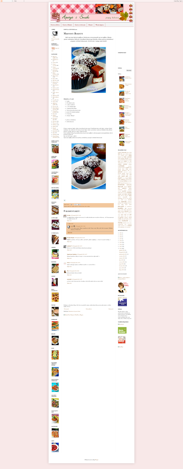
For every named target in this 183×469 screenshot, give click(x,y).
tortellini (130, 218)
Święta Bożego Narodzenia (56, 136)
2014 (121, 244)
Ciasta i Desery (67, 25)
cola (127, 162)
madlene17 (69, 246)
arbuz (119, 155)
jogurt (120, 178)
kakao (83, 206)
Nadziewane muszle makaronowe (127, 135)
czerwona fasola (121, 167)
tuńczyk (130, 220)
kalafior (119, 179)
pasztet (123, 203)
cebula (125, 161)
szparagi (126, 217)
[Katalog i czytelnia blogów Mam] (123, 292)
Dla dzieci (55, 80)
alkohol (127, 154)
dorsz (130, 167)
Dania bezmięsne (55, 73)
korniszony (126, 183)
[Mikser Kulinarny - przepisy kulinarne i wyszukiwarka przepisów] (122, 333)
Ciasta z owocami (80, 25)
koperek (122, 183)
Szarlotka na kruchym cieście (128, 77)
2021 (121, 233)
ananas (130, 154)
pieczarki (121, 206)
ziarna (126, 225)
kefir (119, 181)
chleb (119, 162)
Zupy (54, 132)
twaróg (120, 222)
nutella (127, 198)
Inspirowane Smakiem (72, 254)
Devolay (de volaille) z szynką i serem (128, 92)
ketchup (121, 181)
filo (131, 170)
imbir (127, 174)
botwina (119, 159)
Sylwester (54, 121)
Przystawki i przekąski (55, 111)
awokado (122, 155)
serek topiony (120, 216)
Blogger (96, 459)
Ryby (54, 113)
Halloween (55, 88)
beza (122, 157)
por (126, 208)
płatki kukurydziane (128, 209)
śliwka (119, 227)
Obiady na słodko (55, 104)
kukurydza (129, 185)
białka (119, 158)
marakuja (130, 189)
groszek (119, 173)
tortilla (119, 220)
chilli (131, 161)
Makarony (55, 95)
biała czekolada (128, 157)
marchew (124, 191)
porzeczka (130, 208)
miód (123, 194)
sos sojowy (129, 216)
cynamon (125, 164)
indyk (130, 174)
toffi (127, 219)
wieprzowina (120, 224)
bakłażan (126, 155)
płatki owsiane (121, 211)
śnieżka (125, 227)
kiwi (131, 181)
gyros (131, 173)
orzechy (130, 200)
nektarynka (124, 198)
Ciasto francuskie (122, 152)
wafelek (127, 222)
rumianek (125, 212)
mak (119, 188)
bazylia (119, 157)
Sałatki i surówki (54, 116)
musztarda (120, 198)
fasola (130, 169)
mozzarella (125, 197)
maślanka (129, 192)
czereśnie (130, 166)
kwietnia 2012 (122, 265)
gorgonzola (125, 171)
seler (128, 214)
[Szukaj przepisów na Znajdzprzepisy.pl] (120, 346)
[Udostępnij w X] (77, 204)
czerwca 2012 (122, 262)
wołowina (122, 225)
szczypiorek (120, 217)
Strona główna (55, 25)
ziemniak (129, 225)
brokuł (122, 159)
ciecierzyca (125, 162)
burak (119, 161)
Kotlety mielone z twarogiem (128, 142)
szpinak (130, 217)
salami (119, 214)
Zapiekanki (55, 131)
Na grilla (54, 100)
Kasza (128, 152)
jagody (123, 176)
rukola (123, 212)
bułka (122, 161)
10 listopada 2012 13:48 (80, 226)
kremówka (121, 184)
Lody (131, 152)
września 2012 (122, 256)
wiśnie (119, 225)
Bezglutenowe (55, 59)
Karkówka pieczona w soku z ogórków (128, 121)
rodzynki (119, 212)
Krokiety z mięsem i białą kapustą (128, 107)
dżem (127, 169)
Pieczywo (54, 106)
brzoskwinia (126, 159)
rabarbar (126, 211)
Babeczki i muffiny (71, 206)
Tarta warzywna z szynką (128, 84)
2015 (121, 242)
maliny (130, 188)
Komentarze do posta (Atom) (74, 311)
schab (125, 214)
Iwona (68, 262)
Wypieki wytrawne (55, 128)
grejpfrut (130, 171)
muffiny (88, 206)
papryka (124, 201)
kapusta (123, 179)
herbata (119, 174)
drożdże (119, 169)
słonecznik (124, 219)
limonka (125, 186)
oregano (125, 199)
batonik (76, 206)
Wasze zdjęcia (100, 25)
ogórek (130, 198)
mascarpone (129, 191)
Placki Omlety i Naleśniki (56, 108)
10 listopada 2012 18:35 (77, 246)
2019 (121, 235)
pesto (119, 204)
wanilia (130, 222)
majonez (130, 186)
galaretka (120, 172)
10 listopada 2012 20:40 (74, 271)
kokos (86, 206)
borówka (130, 158)
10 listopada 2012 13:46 (76, 215)
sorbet (125, 216)
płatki (122, 209)
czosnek (127, 167)
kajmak (127, 178)
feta (128, 170)
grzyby (127, 173)
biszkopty (122, 158)
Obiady (90, 25)
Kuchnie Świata (56, 89)
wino (125, 224)
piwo (125, 206)
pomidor (120, 208)
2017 (121, 238)
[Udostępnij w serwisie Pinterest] (80, 204)
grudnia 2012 (122, 250)
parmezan (130, 201)
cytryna (130, 164)
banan (130, 155)
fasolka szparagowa (122, 170)
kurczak (120, 186)
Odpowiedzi (71, 223)
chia (128, 161)
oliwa (119, 199)
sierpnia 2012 (122, 258)
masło (119, 192)
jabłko (119, 176)
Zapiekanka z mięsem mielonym (127, 99)
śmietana (122, 227)
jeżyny (130, 176)
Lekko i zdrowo (56, 92)
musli (131, 197)
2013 (121, 246)
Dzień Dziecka (55, 85)
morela (119, 197)
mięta (119, 195)
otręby (119, 201)
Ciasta (54, 62)
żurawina (128, 227)
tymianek (124, 222)
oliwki (122, 199)
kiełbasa (125, 181)
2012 (121, 248)
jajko (127, 176)
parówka (119, 203)
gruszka (123, 173)
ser (131, 214)
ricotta (130, 211)
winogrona (130, 224)
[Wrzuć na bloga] (76, 204)
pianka (130, 204)
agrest (124, 154)
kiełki (129, 181)
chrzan (121, 162)
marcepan (119, 191)
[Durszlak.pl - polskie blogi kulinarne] (121, 324)
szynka (119, 219)
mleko (130, 195)
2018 (121, 236)
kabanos (123, 178)
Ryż (121, 154)
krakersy (130, 183)
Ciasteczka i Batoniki (55, 70)
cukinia (119, 164)
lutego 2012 (121, 269)
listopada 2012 (122, 252)
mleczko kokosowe (124, 195)
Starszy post (111, 309)
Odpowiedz (69, 220)
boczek (126, 158)
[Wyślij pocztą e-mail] (74, 204)
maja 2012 (121, 264)
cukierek (130, 162)
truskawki (125, 220)
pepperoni (130, 203)
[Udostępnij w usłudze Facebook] (78, 204)
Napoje (54, 101)
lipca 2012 (121, 260)
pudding (119, 209)
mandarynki (120, 189)
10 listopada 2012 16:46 (80, 237)
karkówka (127, 179)
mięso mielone (128, 194)
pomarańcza (129, 206)
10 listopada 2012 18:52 (75, 262)
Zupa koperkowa (127, 127)
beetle (68, 204)
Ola (68, 271)
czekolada (80, 206)
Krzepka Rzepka (70, 237)
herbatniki (123, 174)
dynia (123, 169)
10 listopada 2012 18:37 (82, 254)
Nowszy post (66, 309)
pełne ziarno (124, 204)
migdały (119, 194)
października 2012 (122, 254)
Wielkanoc (55, 124)
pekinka (126, 203)
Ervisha (68, 215)
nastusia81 (69, 279)
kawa (130, 179)
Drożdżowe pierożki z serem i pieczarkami (128, 114)
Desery (54, 78)
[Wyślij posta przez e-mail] (71, 204)
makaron (124, 188)
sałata (122, 214)
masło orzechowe (124, 192)
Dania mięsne (55, 75)
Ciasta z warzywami (55, 67)
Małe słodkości (56, 97)
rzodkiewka (130, 212)
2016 (121, 240)
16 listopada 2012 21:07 (77, 279)
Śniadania (55, 134)
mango (125, 189)
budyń (130, 159)
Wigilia (54, 126)
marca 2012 (121, 267)
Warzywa (54, 123)
